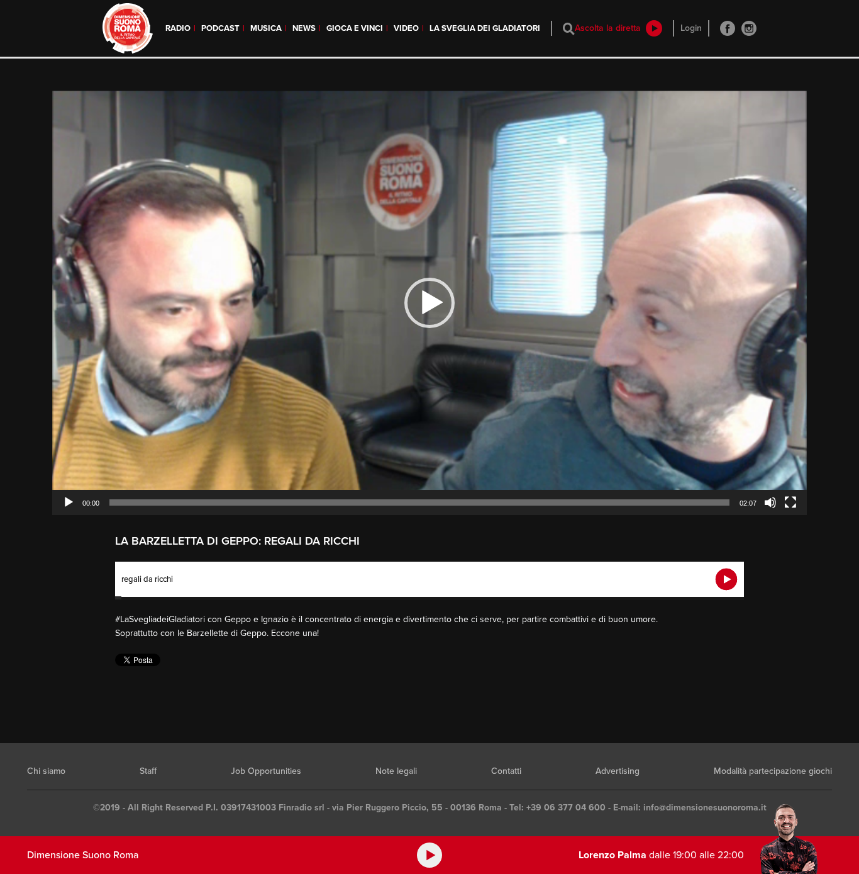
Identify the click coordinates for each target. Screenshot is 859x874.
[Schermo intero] (790, 502)
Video (406, 28)
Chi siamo (46, 771)
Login (691, 28)
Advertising (618, 771)
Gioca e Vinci (354, 28)
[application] (429, 303)
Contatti (506, 771)
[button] (429, 303)
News (304, 28)
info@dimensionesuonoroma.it (705, 807)
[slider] (419, 502)
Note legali (396, 771)
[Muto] (770, 502)
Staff (148, 771)
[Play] (68, 502)
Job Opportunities (266, 771)
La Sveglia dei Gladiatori (485, 28)
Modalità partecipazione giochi (773, 771)
